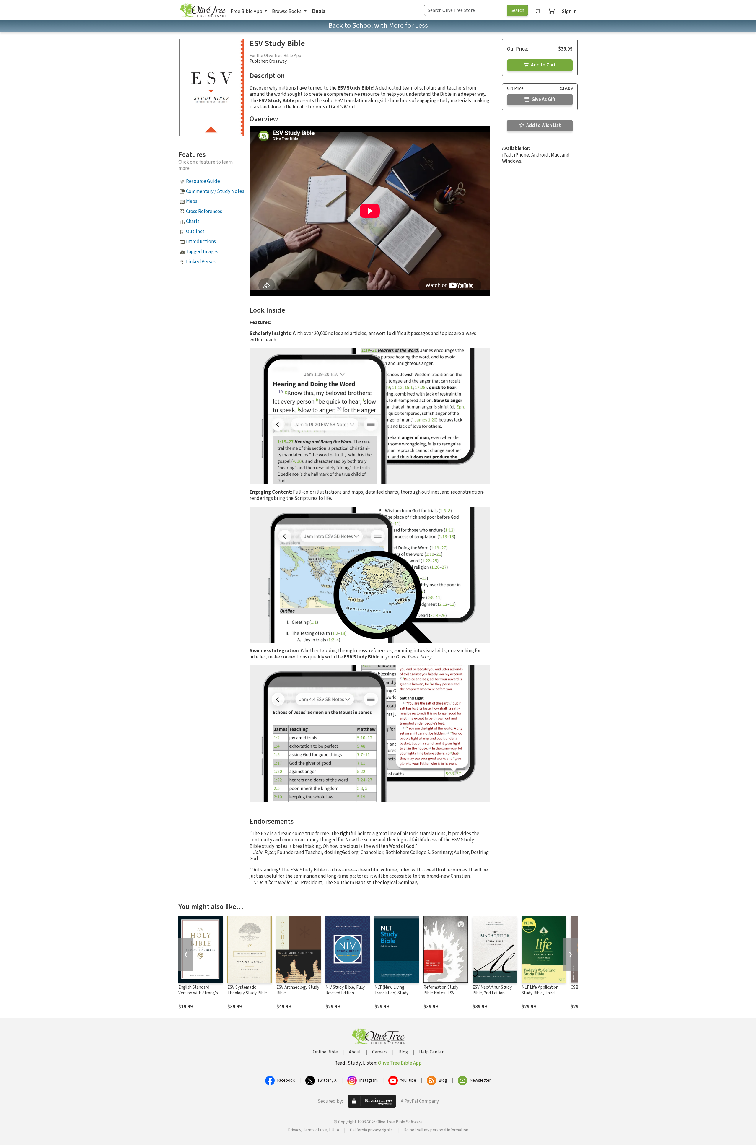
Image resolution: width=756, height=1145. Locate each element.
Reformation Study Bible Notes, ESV (440, 990)
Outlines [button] (195, 231)
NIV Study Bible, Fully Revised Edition (345, 990)
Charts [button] (193, 221)
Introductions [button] (201, 241)
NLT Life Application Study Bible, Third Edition (540, 993)
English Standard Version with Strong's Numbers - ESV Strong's (200, 993)
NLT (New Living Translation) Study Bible (391, 993)
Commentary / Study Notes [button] (215, 191)
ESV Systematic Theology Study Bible (247, 990)
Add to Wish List (543, 125)
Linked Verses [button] (201, 261)
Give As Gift (543, 99)
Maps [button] (191, 201)
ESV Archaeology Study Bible (297, 990)
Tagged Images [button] (202, 251)
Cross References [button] (204, 211)
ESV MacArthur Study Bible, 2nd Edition (492, 990)
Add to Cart (543, 65)
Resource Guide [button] (203, 181)
